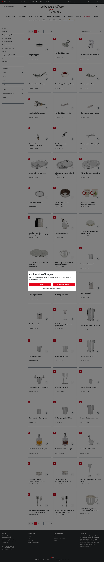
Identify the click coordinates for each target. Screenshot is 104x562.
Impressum (58, 288)
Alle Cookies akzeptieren (63, 284)
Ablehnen (40, 284)
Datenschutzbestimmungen (49, 288)
